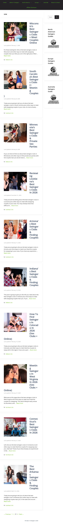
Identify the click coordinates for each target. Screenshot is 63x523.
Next (21, 514)
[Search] (57, 17)
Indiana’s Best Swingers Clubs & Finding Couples (34, 277)
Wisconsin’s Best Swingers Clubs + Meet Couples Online (34, 33)
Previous (7, 514)
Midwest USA (9, 59)
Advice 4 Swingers (14, 2)
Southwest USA (9, 257)
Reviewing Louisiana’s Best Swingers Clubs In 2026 (34, 183)
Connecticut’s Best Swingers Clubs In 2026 (34, 425)
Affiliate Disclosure (31, 7)
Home (4, 2)
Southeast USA (9, 113)
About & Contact (55, 2)
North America (26, 2)
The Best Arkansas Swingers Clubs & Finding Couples (34, 477)
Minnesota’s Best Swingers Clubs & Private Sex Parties (34, 135)
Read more (7, 56)
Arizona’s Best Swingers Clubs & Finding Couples (34, 229)
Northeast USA (9, 407)
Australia (46, 2)
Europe (37, 2)
